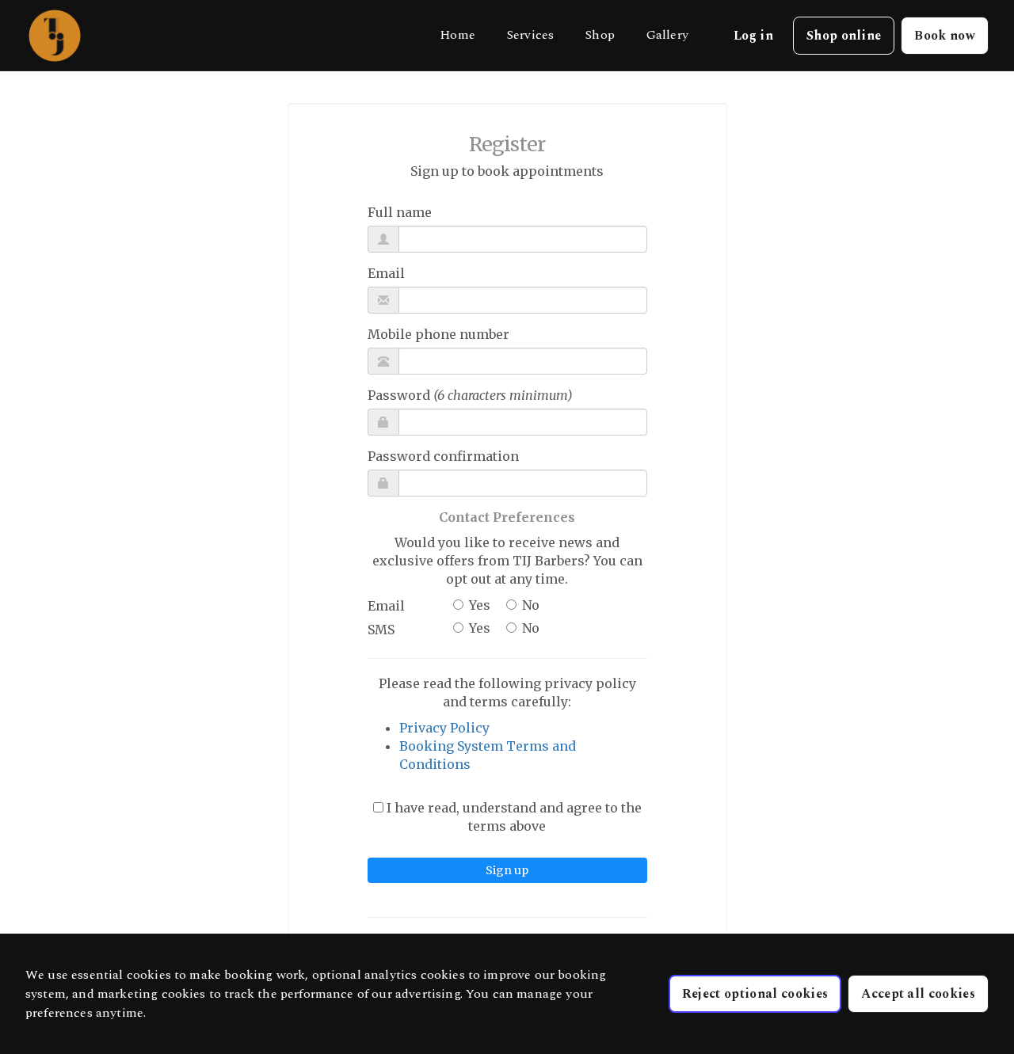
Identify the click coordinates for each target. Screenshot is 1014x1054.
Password (470, 395)
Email (386, 273)
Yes (479, 605)
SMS (381, 629)
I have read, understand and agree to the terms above (512, 817)
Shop (600, 34)
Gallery (667, 34)
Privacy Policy (444, 728)
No (530, 605)
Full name (400, 212)
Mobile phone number (438, 334)
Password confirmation (443, 456)
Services (530, 34)
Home (457, 34)
